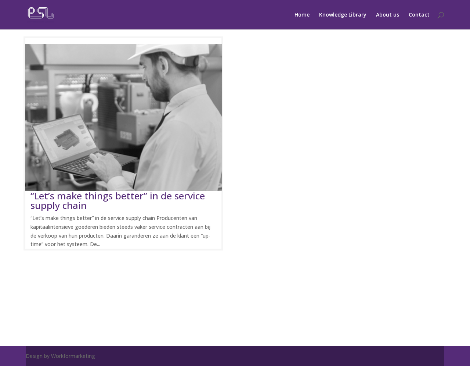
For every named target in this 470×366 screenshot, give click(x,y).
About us (387, 15)
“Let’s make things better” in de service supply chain (117, 200)
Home (302, 15)
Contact (419, 15)
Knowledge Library (342, 15)
